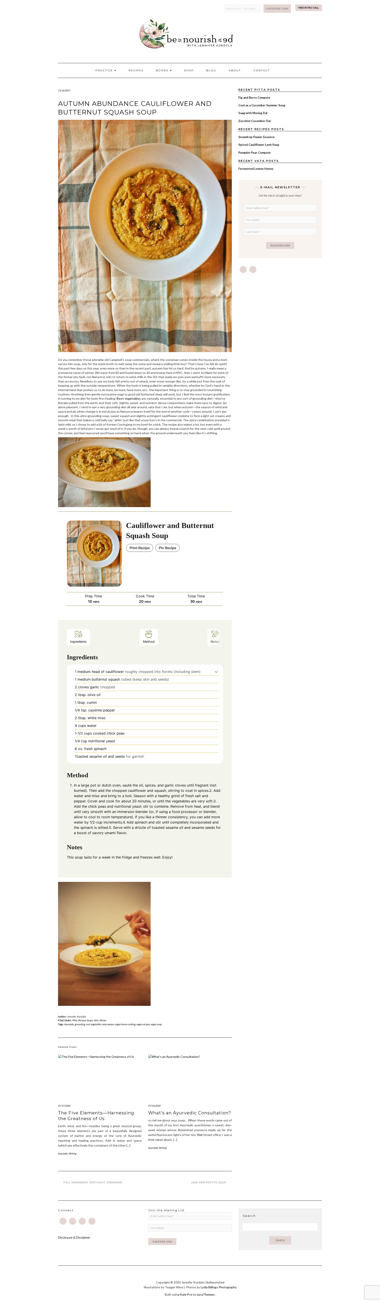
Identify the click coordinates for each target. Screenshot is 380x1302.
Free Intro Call (308, 7)
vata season (108, 1024)
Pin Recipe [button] (167, 548)
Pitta (74, 1020)
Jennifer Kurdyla (76, 1016)
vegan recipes (143, 1024)
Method (149, 641)
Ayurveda (69, 1024)
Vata (96, 1020)
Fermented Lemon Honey (255, 168)
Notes (215, 641)
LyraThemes (206, 1294)
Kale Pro (186, 1294)
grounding (80, 1024)
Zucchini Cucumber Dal (254, 121)
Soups (90, 1020)
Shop (189, 70)
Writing (72, 1153)
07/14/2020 (154, 1105)
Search (280, 1240)
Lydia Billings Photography (219, 1287)
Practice (104, 70)
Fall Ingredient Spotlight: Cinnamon (93, 1182)
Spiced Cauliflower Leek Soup (258, 144)
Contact (261, 70)
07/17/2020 (64, 1105)
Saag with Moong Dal (252, 113)
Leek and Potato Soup (208, 1182)
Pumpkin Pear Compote (254, 152)
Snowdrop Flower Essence (256, 137)
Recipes (136, 70)
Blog (211, 70)
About (235, 70)
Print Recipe (140, 548)
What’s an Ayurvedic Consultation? (189, 1112)
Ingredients (78, 641)
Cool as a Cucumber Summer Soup (261, 105)
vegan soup (156, 1024)
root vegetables (93, 1024)
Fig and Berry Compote (254, 97)
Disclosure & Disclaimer (74, 1237)
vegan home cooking (125, 1024)
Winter (102, 1020)
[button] (216, 671)
